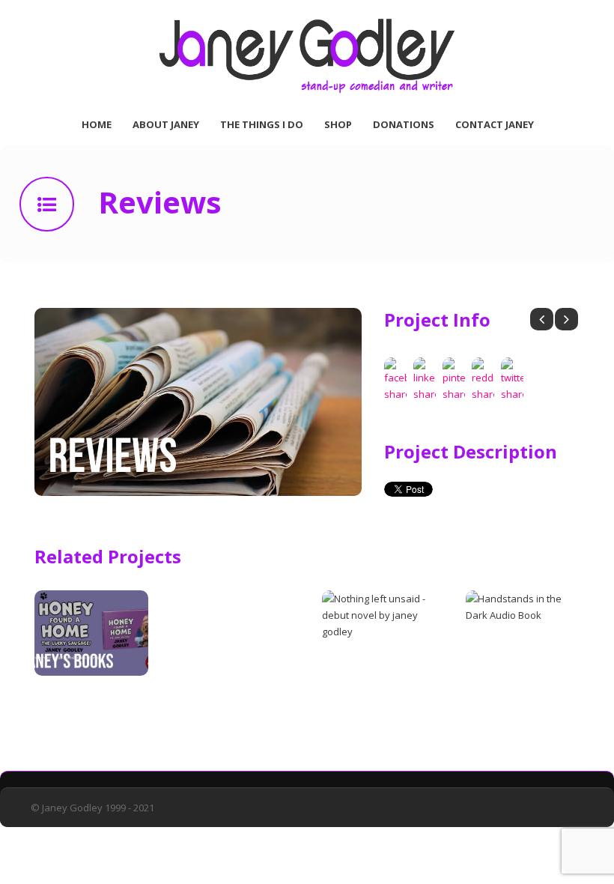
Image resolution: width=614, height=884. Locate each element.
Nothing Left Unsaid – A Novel (369, 706)
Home (97, 124)
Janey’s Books (73, 698)
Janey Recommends (232, 698)
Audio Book (498, 698)
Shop (338, 124)
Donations (403, 124)
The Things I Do (261, 124)
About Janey (166, 124)
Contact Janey (494, 124)
